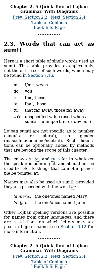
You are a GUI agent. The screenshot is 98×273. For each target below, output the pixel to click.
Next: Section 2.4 (68, 17)
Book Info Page (49, 27)
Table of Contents (49, 22)
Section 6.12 (73, 226)
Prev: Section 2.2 (30, 17)
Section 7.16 (40, 75)
